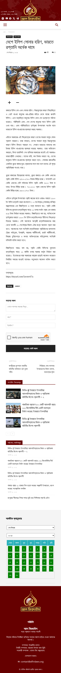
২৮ (51, 568)
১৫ (10, 561)
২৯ (10, 575)
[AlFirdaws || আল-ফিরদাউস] (30, 10)
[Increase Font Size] (10, 103)
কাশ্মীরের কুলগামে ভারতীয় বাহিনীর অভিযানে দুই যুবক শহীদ (18, 368)
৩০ (17, 575)
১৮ (31, 561)
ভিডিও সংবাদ (10, 397)
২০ (44, 561)
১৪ (51, 555)
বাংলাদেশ (17, 286)
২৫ (31, 568)
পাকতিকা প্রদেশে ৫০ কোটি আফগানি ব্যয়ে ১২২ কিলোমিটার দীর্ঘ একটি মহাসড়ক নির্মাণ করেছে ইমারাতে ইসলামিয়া (38, 408)
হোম (4, 32)
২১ (51, 561)
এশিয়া (8, 412)
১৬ (17, 561)
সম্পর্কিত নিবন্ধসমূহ (14, 382)
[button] (57, 25)
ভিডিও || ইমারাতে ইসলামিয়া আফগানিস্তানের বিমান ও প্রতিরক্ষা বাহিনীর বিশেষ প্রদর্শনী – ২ (35, 394)
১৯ (38, 561)
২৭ (44, 568)
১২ (38, 555)
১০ (24, 555)
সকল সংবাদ (17, 36)
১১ (31, 555)
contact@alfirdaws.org (32, 661)
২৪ (24, 568)
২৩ (17, 568)
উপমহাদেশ (11, 32)
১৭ (24, 561)
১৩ (44, 555)
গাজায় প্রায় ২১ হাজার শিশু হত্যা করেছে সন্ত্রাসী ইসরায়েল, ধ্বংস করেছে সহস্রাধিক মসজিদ (31, 487)
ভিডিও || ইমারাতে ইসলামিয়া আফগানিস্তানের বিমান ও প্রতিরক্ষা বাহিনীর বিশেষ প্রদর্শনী (35, 422)
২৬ (38, 568)
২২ (10, 568)
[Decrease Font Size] (18, 103)
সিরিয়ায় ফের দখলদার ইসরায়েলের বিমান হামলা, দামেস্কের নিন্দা (45, 368)
